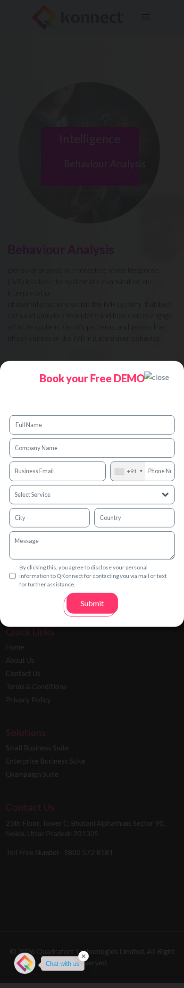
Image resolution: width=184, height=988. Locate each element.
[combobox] (128, 471)
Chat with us (63, 963)
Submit (92, 603)
